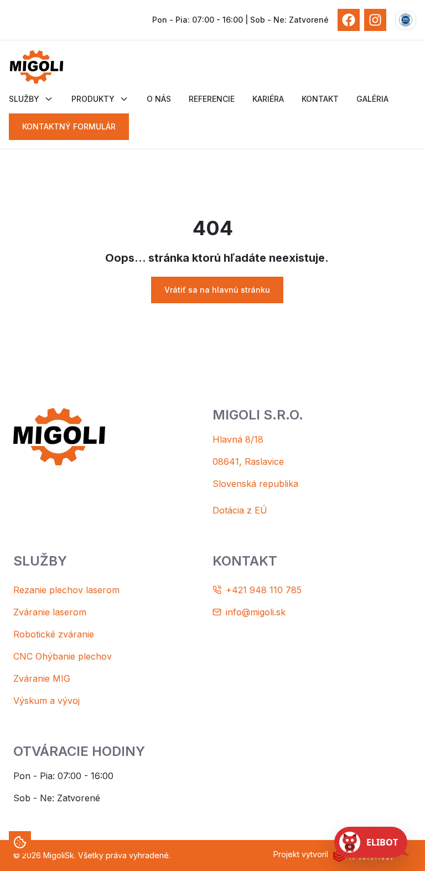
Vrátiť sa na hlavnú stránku (217, 289)
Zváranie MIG (41, 678)
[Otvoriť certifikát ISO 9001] (405, 20)
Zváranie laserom (49, 612)
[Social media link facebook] (349, 20)
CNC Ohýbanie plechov (62, 656)
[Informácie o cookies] (20, 842)
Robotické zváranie (53, 634)
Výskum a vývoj (46, 700)
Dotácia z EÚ (239, 510)
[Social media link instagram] (375, 20)
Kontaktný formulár (69, 126)
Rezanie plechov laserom (66, 589)
